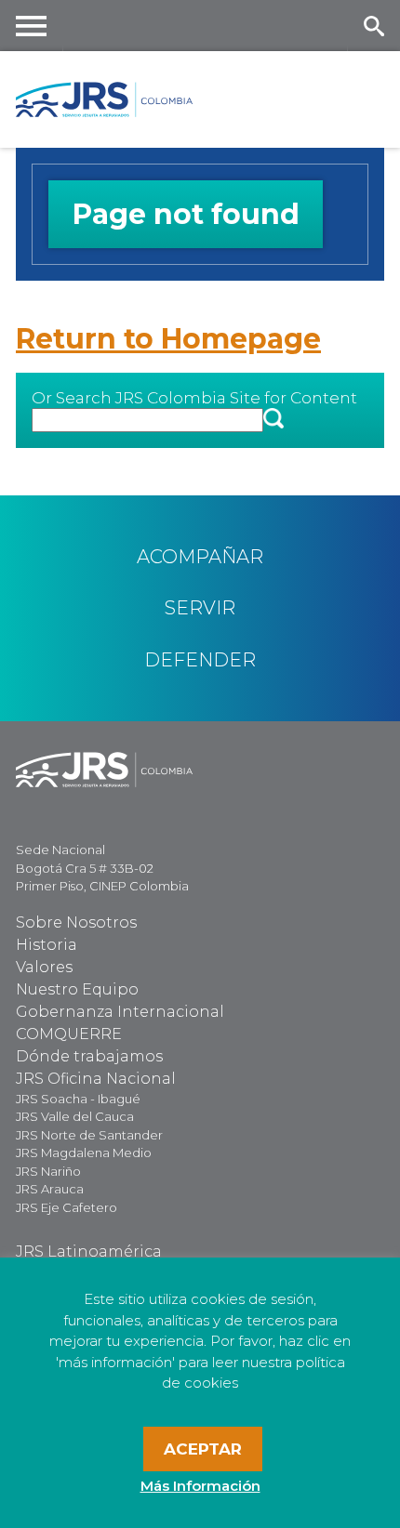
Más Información (200, 1486)
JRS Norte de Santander (89, 1134)
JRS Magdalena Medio (84, 1152)
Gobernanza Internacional (120, 1012)
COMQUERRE (69, 1034)
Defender (200, 660)
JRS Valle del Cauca (75, 1116)
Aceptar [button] (203, 1449)
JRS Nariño (48, 1171)
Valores (44, 967)
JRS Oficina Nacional (96, 1078)
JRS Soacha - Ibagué (78, 1098)
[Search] (373, 25)
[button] (273, 419)
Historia (46, 945)
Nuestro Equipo (77, 989)
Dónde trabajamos (89, 1056)
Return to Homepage (168, 339)
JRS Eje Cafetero (66, 1207)
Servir (200, 608)
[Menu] (31, 25)
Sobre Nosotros (76, 922)
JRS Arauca (50, 1188)
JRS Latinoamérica (89, 1251)
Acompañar (200, 557)
